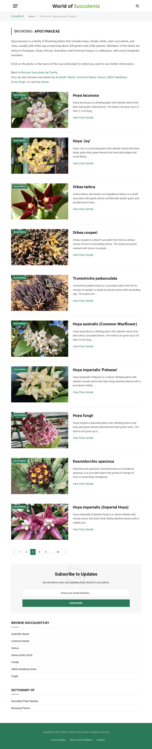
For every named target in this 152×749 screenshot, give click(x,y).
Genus (101, 77)
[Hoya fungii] (39, 430)
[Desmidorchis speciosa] (39, 476)
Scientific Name (65, 77)
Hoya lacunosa (86, 95)
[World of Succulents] (76, 6)
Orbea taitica (84, 187)
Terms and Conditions (81, 739)
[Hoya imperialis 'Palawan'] (39, 384)
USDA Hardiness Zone (23, 669)
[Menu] (15, 6)
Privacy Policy (58, 739)
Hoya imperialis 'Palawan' (95, 370)
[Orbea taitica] (39, 201)
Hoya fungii (83, 415)
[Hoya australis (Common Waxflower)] (39, 339)
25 (58, 551)
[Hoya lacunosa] (39, 110)
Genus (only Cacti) (21, 655)
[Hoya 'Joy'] (39, 156)
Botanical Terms (20, 708)
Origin (22, 82)
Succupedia (20, 95)
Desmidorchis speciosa (93, 461)
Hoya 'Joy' (81, 141)
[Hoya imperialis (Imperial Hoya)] (39, 522)
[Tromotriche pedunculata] (39, 293)
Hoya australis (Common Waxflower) (105, 324)
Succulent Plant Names (24, 701)
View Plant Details (83, 117)
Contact (101, 739)
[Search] (137, 6)
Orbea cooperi (85, 232)
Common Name (86, 77)
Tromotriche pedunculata (95, 278)
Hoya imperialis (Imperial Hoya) (100, 507)
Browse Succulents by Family (39, 72)
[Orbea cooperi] (39, 247)
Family (15, 662)
